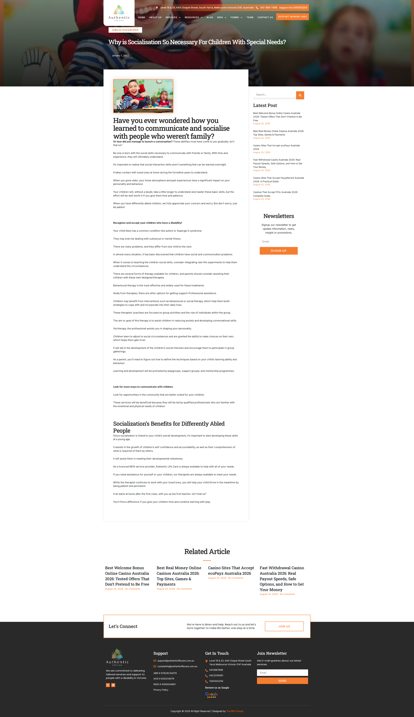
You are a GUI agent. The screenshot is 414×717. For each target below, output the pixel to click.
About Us (155, 17)
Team (250, 17)
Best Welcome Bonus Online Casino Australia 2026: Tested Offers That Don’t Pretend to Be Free (277, 117)
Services (171, 17)
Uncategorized (125, 30)
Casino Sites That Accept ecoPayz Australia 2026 (231, 570)
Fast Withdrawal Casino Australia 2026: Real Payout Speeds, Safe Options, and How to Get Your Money (277, 163)
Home (141, 17)
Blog (210, 17)
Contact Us (265, 17)
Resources (192, 17)
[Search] (300, 95)
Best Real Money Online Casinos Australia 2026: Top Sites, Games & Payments (179, 576)
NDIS (220, 17)
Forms (235, 17)
